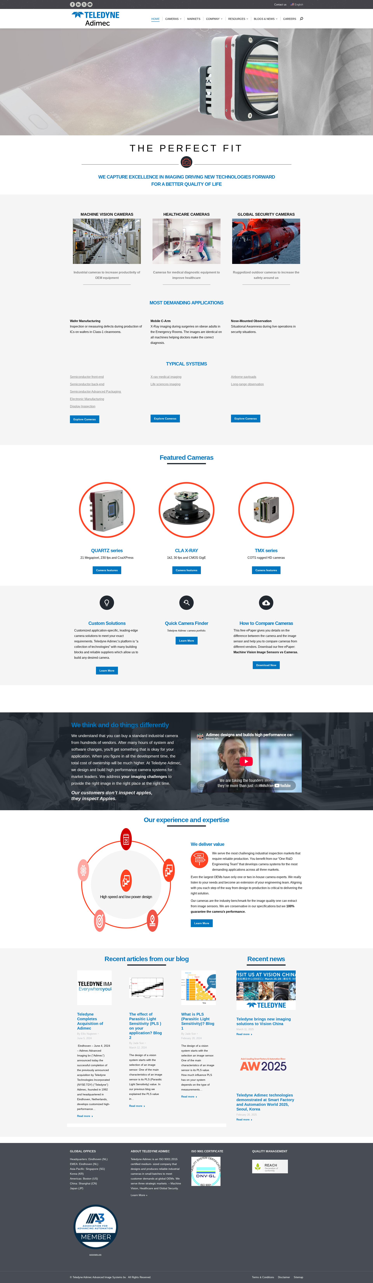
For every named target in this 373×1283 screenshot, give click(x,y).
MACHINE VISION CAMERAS (107, 214)
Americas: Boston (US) (84, 1178)
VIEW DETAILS (102, 102)
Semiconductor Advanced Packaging (96, 391)
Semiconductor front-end (87, 376)
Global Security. (169, 1188)
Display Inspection (82, 406)
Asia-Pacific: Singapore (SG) (87, 1168)
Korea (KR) (77, 1173)
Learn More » (139, 1195)
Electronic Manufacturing (87, 399)
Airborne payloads (243, 376)
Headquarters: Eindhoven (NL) (89, 1159)
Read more (83, 1116)
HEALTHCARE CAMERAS (186, 214)
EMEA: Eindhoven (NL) (84, 1164)
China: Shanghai (80, 1183)
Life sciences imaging (165, 384)
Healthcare (146, 1188)
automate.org (95, 1254)
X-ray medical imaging (166, 376)
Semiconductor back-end (87, 384)
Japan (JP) (76, 1188)
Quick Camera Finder (186, 623)
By (87, 1033)
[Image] (107, 241)
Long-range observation (247, 384)
